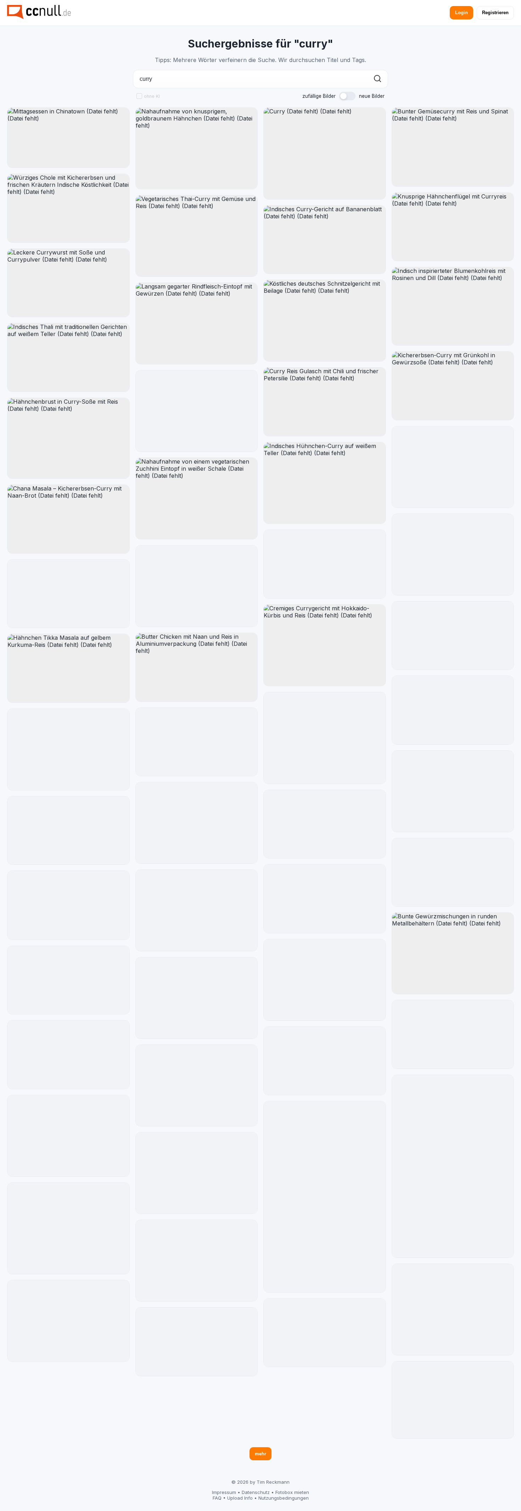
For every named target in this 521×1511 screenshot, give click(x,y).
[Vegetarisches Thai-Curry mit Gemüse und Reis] (197, 235)
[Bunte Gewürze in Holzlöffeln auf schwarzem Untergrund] (197, 1085)
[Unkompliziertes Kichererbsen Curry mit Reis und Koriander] (68, 594)
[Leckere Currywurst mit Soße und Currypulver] (68, 283)
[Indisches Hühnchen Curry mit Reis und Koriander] (325, 898)
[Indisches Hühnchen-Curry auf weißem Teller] (325, 483)
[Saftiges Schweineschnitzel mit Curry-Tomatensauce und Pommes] (453, 635)
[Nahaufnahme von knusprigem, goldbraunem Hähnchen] (197, 148)
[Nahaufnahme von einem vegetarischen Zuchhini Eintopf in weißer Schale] (197, 498)
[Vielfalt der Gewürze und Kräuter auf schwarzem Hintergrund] (68, 749)
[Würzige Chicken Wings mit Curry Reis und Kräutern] (325, 564)
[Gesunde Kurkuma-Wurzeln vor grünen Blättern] (453, 554)
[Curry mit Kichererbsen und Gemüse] (197, 411)
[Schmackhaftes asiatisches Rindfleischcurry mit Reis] (325, 1333)
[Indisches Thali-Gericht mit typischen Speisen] (453, 1309)
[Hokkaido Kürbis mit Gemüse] (325, 738)
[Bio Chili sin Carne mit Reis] (197, 998)
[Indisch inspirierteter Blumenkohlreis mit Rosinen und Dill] (453, 306)
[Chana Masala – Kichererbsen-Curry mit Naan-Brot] (68, 519)
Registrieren (495, 12)
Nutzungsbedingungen (283, 1498)
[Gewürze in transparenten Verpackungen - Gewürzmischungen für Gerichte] (325, 1196)
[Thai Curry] (453, 467)
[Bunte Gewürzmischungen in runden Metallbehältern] (453, 953)
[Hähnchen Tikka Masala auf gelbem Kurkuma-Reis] (68, 668)
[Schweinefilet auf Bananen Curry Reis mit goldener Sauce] (68, 1054)
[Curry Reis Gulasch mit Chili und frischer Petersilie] (325, 402)
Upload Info (240, 1498)
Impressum (224, 1492)
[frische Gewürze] (325, 979)
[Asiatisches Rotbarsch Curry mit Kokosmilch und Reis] (453, 710)
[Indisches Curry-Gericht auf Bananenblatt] (325, 240)
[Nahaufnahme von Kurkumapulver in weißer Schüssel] (197, 1260)
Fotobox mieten (292, 1492)
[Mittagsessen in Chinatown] (68, 138)
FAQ (217, 1498)
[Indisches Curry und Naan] (68, 1320)
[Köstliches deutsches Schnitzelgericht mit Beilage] (325, 320)
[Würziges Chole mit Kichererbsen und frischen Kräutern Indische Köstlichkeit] (68, 208)
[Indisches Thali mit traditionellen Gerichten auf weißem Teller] (68, 357)
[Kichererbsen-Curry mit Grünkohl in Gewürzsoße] (453, 386)
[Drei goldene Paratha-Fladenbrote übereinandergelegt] (197, 822)
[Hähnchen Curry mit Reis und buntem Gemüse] (325, 824)
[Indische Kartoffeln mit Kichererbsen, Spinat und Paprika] (197, 742)
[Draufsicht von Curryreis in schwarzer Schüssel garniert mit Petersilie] (453, 1399)
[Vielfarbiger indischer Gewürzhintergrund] (68, 1135)
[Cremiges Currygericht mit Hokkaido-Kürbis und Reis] (325, 645)
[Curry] (325, 153)
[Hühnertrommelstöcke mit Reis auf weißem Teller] (197, 1173)
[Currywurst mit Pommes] (197, 586)
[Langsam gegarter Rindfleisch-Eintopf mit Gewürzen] (197, 323)
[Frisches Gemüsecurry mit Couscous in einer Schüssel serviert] (453, 872)
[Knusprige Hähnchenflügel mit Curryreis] (453, 227)
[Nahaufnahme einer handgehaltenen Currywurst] (453, 791)
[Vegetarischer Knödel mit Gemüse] (68, 1228)
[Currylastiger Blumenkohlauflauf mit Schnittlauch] (453, 1034)
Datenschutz (256, 1492)
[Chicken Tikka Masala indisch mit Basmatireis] (325, 1061)
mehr (260, 1453)
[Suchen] (377, 79)
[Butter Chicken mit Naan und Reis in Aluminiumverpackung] (197, 667)
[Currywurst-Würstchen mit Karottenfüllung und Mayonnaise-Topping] (453, 1166)
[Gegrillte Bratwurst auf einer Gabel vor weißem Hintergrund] (68, 905)
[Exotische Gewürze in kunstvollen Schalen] (68, 830)
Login (461, 12)
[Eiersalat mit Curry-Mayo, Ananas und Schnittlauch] (68, 980)
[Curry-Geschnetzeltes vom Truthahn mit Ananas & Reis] (197, 1342)
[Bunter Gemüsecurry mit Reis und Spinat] (453, 147)
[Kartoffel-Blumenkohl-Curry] (197, 910)
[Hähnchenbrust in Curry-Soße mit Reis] (68, 438)
